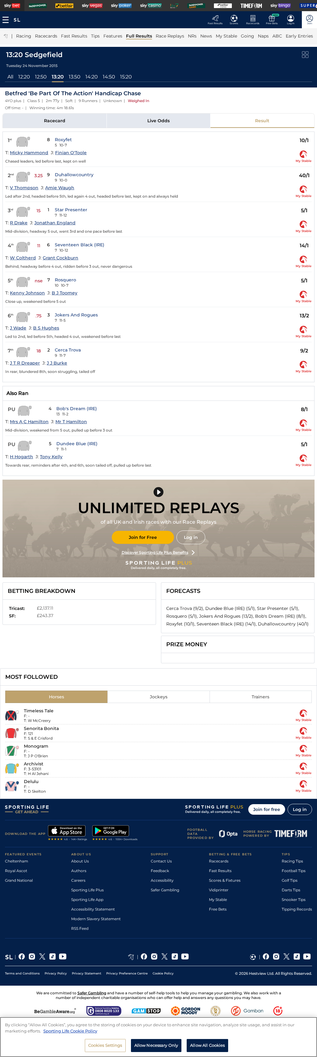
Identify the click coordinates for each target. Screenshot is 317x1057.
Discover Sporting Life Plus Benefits (155, 552)
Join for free (266, 809)
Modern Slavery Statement (96, 918)
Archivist (33, 764)
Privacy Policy (56, 973)
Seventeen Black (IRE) (79, 245)
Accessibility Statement (93, 909)
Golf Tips (289, 880)
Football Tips (294, 870)
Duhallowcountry (74, 174)
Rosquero (65, 280)
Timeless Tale (39, 711)
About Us (80, 861)
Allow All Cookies (207, 1045)
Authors (78, 870)
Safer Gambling (165, 890)
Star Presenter (71, 210)
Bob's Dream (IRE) (76, 408)
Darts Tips (291, 890)
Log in (191, 537)
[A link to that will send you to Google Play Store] (115, 833)
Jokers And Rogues (76, 315)
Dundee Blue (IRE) (77, 443)
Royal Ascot (16, 870)
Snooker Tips (294, 899)
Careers (78, 880)
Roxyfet (63, 139)
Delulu (31, 781)
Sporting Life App (87, 899)
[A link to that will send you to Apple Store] (67, 833)
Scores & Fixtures (225, 880)
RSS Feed (80, 928)
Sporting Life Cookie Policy (70, 1030)
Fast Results (220, 870)
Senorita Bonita (41, 728)
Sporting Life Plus (87, 890)
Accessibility (162, 880)
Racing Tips (292, 861)
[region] (158, 1037)
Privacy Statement (86, 973)
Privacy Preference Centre (127, 973)
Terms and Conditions (22, 973)
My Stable (218, 899)
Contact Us (161, 861)
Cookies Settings (105, 1045)
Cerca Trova (68, 350)
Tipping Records (297, 909)
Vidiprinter (218, 890)
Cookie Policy (163, 973)
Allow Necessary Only (156, 1045)
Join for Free (143, 537)
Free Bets (218, 909)
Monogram (36, 746)
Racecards (218, 861)
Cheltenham (16, 861)
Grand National (19, 880)
